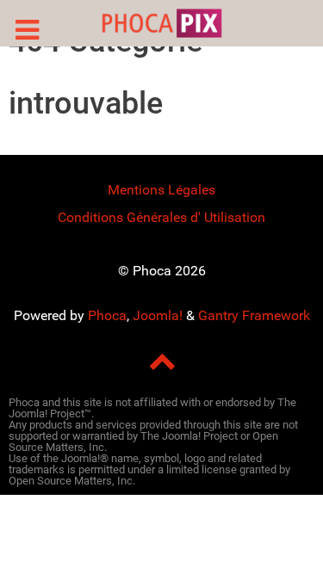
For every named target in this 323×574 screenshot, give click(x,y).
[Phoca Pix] (161, 23)
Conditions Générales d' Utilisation (161, 217)
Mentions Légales (161, 190)
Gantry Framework (254, 315)
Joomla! (158, 315)
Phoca (107, 315)
